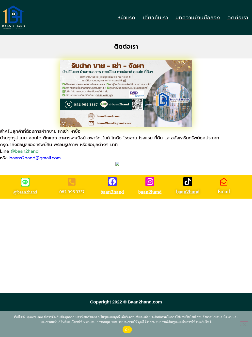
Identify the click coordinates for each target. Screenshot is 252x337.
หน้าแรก (126, 18)
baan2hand (112, 192)
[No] (244, 323)
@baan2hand (25, 151)
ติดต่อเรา (237, 18)
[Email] (223, 182)
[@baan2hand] (25, 182)
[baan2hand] (112, 181)
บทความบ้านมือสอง (197, 18)
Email (224, 191)
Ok (127, 330)
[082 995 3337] (71, 182)
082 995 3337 (71, 191)
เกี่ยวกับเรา (155, 18)
